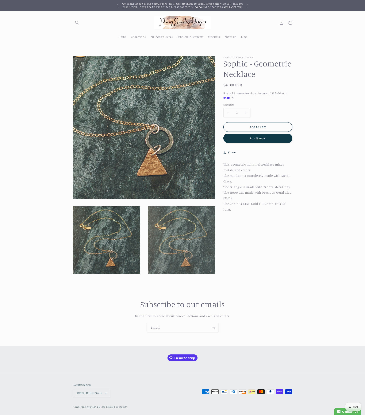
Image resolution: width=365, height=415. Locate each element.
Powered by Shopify (116, 407)
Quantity (228, 105)
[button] (77, 22)
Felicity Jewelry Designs (93, 407)
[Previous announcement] (117, 5)
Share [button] (232, 152)
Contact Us (349, 411)
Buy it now (258, 138)
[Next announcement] (248, 5)
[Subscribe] (213, 327)
